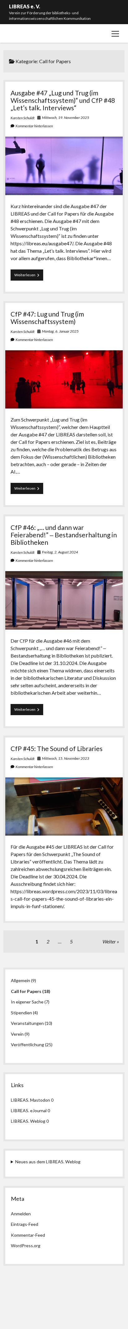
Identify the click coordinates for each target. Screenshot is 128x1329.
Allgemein (20, 980)
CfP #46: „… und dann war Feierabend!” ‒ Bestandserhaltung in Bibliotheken (64, 534)
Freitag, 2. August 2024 (60, 552)
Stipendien (21, 1012)
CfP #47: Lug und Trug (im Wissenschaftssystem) (47, 317)
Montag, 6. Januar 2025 (60, 331)
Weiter (109, 941)
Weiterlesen (28, 276)
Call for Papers (26, 991)
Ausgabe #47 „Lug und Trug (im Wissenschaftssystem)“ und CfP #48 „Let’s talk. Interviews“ (63, 100)
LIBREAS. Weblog (28, 1121)
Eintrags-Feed (24, 1224)
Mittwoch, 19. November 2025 (65, 117)
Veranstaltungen (27, 1023)
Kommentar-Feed (28, 1235)
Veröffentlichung (27, 1044)
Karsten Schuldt (22, 118)
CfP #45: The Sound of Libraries (57, 748)
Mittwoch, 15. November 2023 (65, 758)
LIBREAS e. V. (24, 6)
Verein (17, 1034)
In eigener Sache (27, 1001)
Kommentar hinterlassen (34, 126)
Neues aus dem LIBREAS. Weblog (47, 1161)
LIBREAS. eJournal (29, 1110)
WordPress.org (25, 1245)
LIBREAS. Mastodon (30, 1100)
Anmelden (21, 1213)
